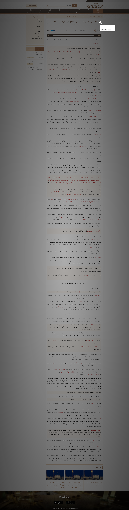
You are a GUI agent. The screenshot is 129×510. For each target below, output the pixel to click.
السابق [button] (106, 29)
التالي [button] (102, 29)
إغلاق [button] (109, 29)
